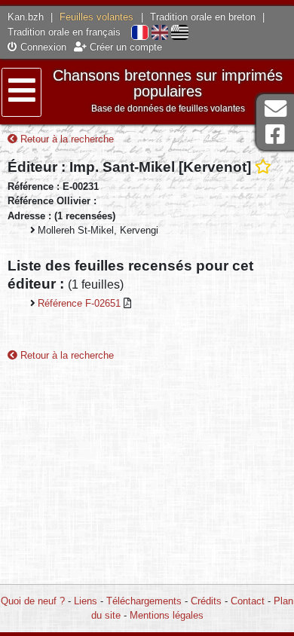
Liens (85, 601)
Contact (248, 601)
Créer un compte (124, 47)
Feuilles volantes (96, 17)
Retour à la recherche (65, 139)
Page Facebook (275, 134)
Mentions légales (167, 615)
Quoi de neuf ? (33, 601)
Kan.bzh (26, 17)
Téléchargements (144, 601)
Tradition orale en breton (203, 17)
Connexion (41, 47)
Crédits (206, 601)
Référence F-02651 (81, 303)
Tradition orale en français (64, 32)
